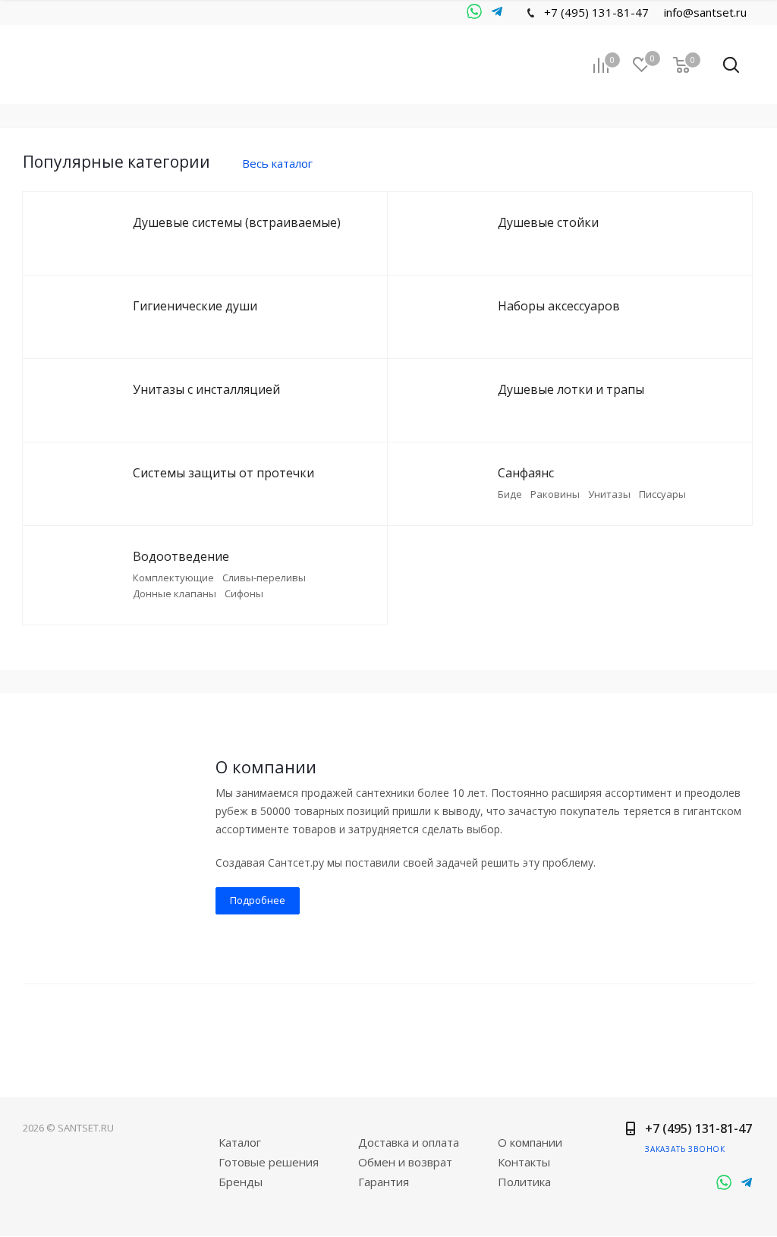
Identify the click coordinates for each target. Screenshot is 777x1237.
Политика (524, 1181)
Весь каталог (277, 163)
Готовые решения (269, 1161)
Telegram (474, 12)
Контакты (524, 1161)
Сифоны (244, 593)
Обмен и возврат (405, 1161)
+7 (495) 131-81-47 (596, 12)
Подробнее (257, 900)
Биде (510, 494)
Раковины (555, 494)
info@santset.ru (705, 12)
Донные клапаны (174, 593)
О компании (530, 1142)
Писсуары (662, 494)
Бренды (241, 1181)
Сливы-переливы (264, 577)
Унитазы (609, 494)
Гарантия (383, 1181)
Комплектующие (173, 577)
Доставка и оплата (408, 1142)
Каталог (240, 1142)
